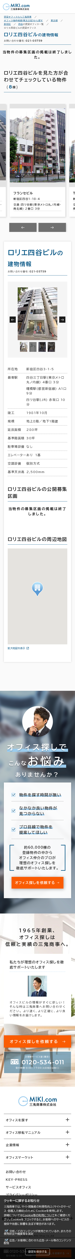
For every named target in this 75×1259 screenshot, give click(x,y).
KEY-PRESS (17, 1179)
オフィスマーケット (19, 1157)
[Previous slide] (23, 227)
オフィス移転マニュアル (23, 1132)
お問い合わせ (16, 1171)
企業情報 (12, 1145)
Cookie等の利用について (39, 1215)
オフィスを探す (17, 1120)
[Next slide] (52, 227)
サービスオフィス (18, 1187)
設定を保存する (37, 1251)
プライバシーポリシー (22, 1194)
